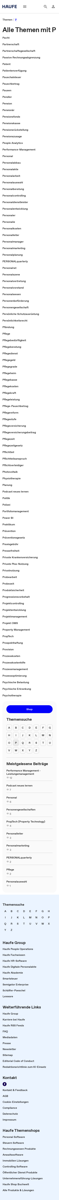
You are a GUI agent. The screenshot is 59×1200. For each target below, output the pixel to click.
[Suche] (45, 6)
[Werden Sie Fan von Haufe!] (5, 1084)
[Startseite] (10, 6)
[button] (29, 709)
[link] (7, 19)
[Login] (53, 6)
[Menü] (24, 6)
